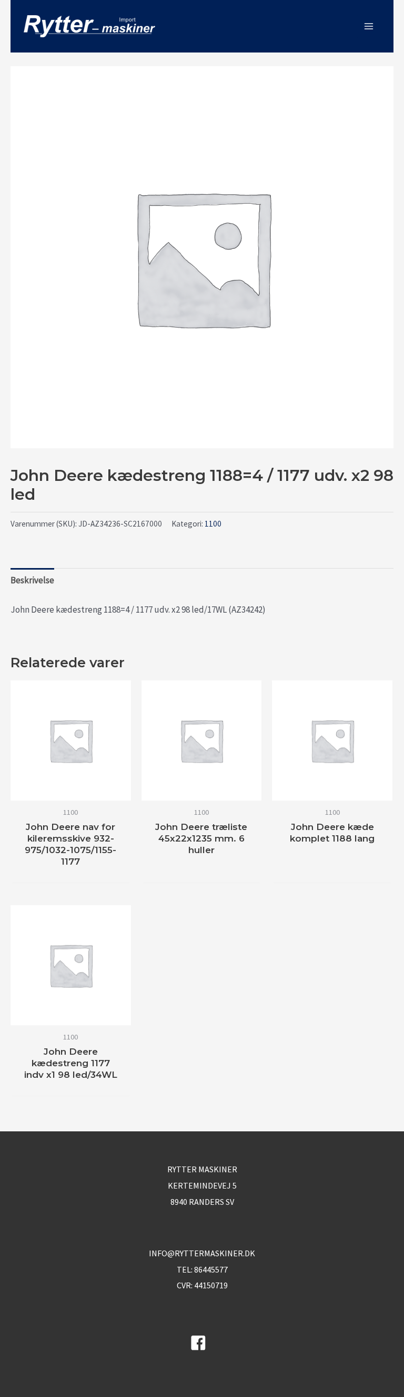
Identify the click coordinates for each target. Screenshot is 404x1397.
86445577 (211, 1269)
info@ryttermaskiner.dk (202, 1253)
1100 (213, 524)
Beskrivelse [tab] (32, 580)
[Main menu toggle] (368, 26)
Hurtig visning (70, 790)
